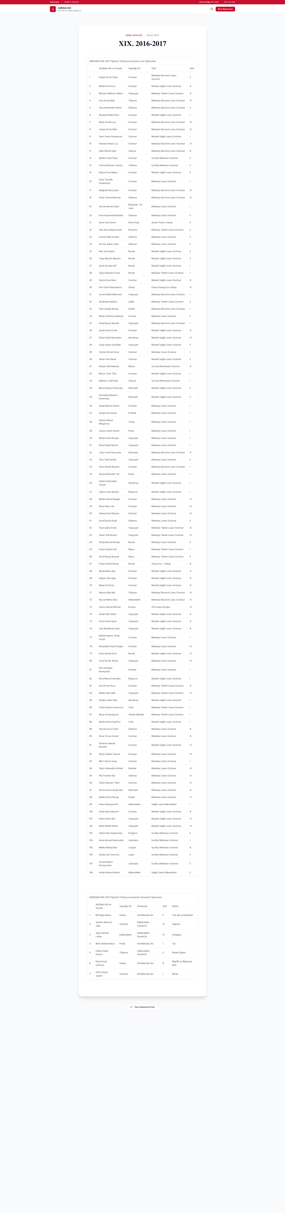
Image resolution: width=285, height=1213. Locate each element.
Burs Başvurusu (225, 9)
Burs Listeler (134, 35)
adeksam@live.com (209, 2)
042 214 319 (229, 2)
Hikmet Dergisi (71, 2)
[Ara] (211, 9)
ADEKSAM (54, 2)
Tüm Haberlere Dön (144, 1007)
